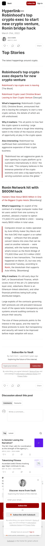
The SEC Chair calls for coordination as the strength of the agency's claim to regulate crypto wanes (16, 447)
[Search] (40, 433)
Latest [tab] (11, 433)
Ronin (7, 267)
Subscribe (31, 3)
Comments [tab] (7, 403)
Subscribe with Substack (24, 514)
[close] (38, 480)
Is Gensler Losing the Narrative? (12, 441)
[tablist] (12, 403)
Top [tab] (4, 433)
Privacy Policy (30, 525)
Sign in (40, 3)
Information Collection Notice (26, 374)
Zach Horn (12, 38)
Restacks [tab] (17, 403)
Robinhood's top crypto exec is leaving (20, 85)
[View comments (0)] (12, 45)
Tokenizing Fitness (11, 460)
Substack (10, 541)
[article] (22, 447)
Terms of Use (34, 371)
